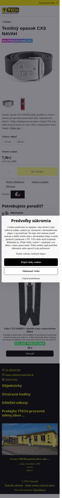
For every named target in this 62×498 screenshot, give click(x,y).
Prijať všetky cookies (31, 262)
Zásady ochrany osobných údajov (31, 253)
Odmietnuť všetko (31, 271)
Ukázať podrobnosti (31, 278)
